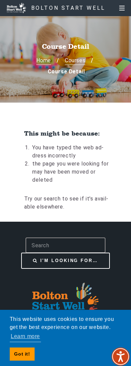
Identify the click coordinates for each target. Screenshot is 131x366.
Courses (75, 60)
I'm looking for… (69, 260)
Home (43, 60)
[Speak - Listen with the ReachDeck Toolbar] (121, 356)
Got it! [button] (22, 354)
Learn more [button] (25, 336)
